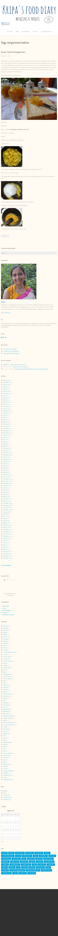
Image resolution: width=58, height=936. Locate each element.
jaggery (31, 861)
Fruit (4, 683)
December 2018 (7, 503)
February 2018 (7, 525)
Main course (6, 714)
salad (4, 751)
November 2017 (7, 532)
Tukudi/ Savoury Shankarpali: (11, 351)
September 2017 (7, 536)
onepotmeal (50, 864)
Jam (4, 700)
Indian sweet (6, 696)
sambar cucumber (7, 753)
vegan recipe (22, 873)
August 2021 (6, 435)
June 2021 (5, 439)
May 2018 (5, 518)
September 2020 (7, 459)
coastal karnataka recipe (9, 652)
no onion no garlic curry (9, 725)
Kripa (3, 302)
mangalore (5, 864)
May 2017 (5, 545)
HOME (17, 31)
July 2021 (5, 437)
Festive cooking (7, 678)
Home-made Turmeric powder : (19, 365)
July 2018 (5, 514)
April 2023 (6, 398)
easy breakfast (43, 856)
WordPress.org (7, 799)
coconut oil (6, 659)
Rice (4, 749)
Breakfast (5, 643)
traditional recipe (6, 873)
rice (18, 867)
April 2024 (6, 389)
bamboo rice (6, 637)
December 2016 (7, 556)
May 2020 (5, 468)
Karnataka (5, 703)
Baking (5, 632)
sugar (4, 762)
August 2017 (6, 538)
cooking (5, 665)
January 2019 (6, 501)
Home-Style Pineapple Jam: (13, 52)
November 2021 (7, 431)
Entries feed (6, 795)
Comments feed (7, 797)
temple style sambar (8, 771)
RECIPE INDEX (26, 31)
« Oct (2, 841)
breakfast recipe (20, 853)
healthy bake (5, 861)
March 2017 (6, 549)
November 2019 (7, 481)
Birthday (5, 641)
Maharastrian (6, 711)
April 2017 (6, 547)
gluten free (31, 858)
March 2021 (6, 446)
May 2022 (5, 420)
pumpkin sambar (7, 742)
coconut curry (6, 656)
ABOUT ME (10, 31)
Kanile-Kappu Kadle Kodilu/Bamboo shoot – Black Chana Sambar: (31, 369)
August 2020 (6, 461)
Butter (5, 646)
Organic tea (6, 733)
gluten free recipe (48, 858)
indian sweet (24, 861)
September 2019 (7, 483)
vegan (4, 777)
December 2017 (7, 529)
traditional (5, 773)
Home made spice (7, 694)
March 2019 (6, 496)
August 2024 (6, 384)
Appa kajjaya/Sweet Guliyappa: (12, 353)
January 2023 (6, 404)
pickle (4, 740)
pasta (4, 736)
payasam (12, 867)
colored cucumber (7, 661)
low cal (5, 707)
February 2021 (7, 448)
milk (34, 864)
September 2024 (7, 382)
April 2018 (6, 521)
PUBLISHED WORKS (46, 31)
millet (4, 720)
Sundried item (6, 764)
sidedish (24, 867)
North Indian (6, 729)
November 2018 (7, 505)
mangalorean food (7, 718)
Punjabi (5, 744)
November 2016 (7, 558)
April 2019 (6, 494)
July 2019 (5, 488)
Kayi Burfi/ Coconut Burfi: (10, 349)
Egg (4, 672)
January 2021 (6, 450)
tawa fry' (5, 769)
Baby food (5, 630)
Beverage (5, 639)
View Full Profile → (6, 313)
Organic (4, 867)
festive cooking (16, 858)
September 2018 (7, 510)
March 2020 (6, 472)
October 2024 (6, 380)
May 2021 (5, 442)
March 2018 (6, 523)
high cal (5, 692)
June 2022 (5, 417)
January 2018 (6, 527)
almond (4, 853)
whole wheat (31, 873)
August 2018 (6, 512)
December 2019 (7, 479)
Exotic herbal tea (7, 676)
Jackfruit (5, 698)
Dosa (4, 670)
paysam (5, 738)
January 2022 (6, 426)
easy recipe (52, 856)
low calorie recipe (49, 861)
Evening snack (6, 674)
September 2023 (7, 393)
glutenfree (39, 858)
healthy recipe (14, 861)
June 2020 (5, 466)
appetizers (5, 626)
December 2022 (7, 406)
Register (5, 791)
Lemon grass (6, 705)
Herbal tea (6, 689)
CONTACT (35, 31)
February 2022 (7, 424)
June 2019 (5, 490)
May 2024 (5, 387)
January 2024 (6, 391)
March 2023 (6, 400)
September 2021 (7, 433)
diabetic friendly (27, 856)
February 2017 (7, 551)
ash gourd (5, 628)
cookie (4, 663)
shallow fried (6, 755)
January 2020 (6, 477)
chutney (5, 650)
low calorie (39, 861)
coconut (5, 654)
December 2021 (7, 428)
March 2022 (6, 422)
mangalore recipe (26, 864)
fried (4, 681)
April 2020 (6, 470)
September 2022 (7, 411)
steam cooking (40, 867)
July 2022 (5, 415)
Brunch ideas (29, 853)
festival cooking (6, 858)
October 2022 (6, 409)
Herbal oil (5, 687)
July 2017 (5, 540)
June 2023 (5, 395)
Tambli (5, 766)
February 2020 (7, 474)
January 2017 (6, 554)
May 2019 (5, 492)
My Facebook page (6, 565)
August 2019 (6, 486)
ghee (24, 858)
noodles (5, 727)
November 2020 (7, 455)
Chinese (5, 648)
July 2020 (5, 464)
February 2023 (7, 402)
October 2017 (6, 534)
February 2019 (7, 499)
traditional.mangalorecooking (17, 870)
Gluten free (6, 685)
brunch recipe (39, 853)
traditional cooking (46, 870)
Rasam (5, 747)
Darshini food (6, 667)
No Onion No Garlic (8, 722)
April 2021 (6, 444)
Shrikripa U (6, 365)
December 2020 (7, 453)
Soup (4, 760)
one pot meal (41, 864)
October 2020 (6, 457)
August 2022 (6, 413)
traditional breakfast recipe (33, 870)
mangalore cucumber (8, 716)
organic (5, 731)
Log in (4, 793)
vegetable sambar (7, 779)
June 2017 (5, 543)
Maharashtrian (7, 709)
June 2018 (5, 516)
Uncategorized (7, 775)
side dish (5, 758)
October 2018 (6, 507)
